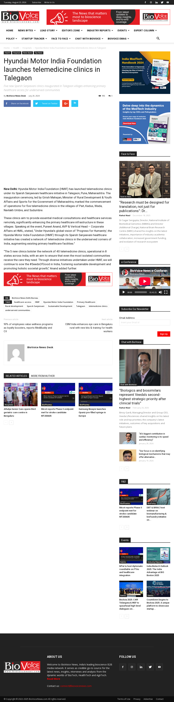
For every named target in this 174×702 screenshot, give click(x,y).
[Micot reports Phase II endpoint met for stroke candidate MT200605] (58, 394)
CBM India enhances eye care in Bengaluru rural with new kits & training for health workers (88, 328)
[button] (158, 39)
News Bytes (25, 30)
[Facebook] (145, 2)
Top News (38, 53)
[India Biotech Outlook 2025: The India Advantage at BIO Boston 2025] (158, 555)
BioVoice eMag (117, 38)
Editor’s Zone (71, 30)
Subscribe (36, 2)
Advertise (148, 699)
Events (122, 30)
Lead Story (47, 30)
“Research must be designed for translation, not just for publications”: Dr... (144, 206)
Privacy (137, 699)
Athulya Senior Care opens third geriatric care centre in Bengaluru (20, 412)
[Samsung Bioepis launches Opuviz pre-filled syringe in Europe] (95, 394)
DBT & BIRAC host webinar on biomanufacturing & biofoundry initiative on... (157, 513)
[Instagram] (150, 2)
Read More (53, 678)
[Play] (123, 292)
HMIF (37, 302)
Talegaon (80, 306)
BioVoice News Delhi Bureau (25, 298)
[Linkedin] (156, 2)
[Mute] (160, 292)
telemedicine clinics (98, 306)
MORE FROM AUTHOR (43, 376)
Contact (159, 699)
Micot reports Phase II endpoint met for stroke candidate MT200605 (57, 412)
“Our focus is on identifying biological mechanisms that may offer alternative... (154, 454)
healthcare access (22, 302)
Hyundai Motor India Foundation (58, 302)
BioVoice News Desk (16, 95)
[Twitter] (162, 2)
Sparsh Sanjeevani (35, 306)
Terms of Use (123, 699)
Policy (10, 38)
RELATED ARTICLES (16, 376)
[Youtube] (167, 2)
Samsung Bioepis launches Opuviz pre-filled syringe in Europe (92, 412)
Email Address (127, 317)
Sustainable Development (60, 306)
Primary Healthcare (86, 302)
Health (16, 47)
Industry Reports (98, 30)
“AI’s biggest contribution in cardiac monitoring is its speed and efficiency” (153, 437)
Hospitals (27, 47)
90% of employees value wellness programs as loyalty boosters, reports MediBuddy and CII (28, 328)
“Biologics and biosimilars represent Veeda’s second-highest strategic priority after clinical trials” (142, 396)
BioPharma (47, 405)
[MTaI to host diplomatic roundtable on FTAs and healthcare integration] (131, 555)
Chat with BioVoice (88, 38)
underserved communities (17, 310)
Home (9, 30)
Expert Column (144, 30)
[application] (144, 281)
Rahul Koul (124, 215)
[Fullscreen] (166, 292)
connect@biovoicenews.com (76, 686)
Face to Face (59, 38)
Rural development (14, 306)
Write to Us (49, 2)
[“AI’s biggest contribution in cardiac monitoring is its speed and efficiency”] (127, 438)
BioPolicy (152, 503)
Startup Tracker (33, 38)
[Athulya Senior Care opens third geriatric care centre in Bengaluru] (21, 394)
